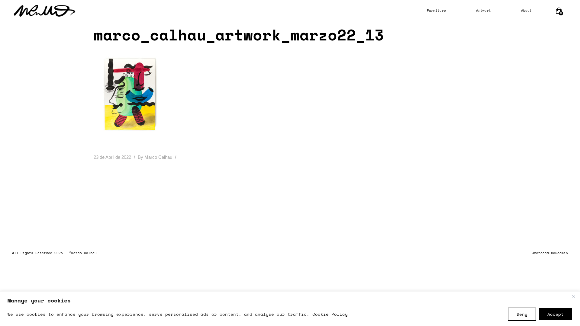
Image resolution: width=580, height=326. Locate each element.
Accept (555, 314)
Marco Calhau (158, 157)
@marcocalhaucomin (550, 253)
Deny (522, 314)
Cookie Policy (330, 314)
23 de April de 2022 (113, 157)
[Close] (573, 296)
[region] (290, 308)
